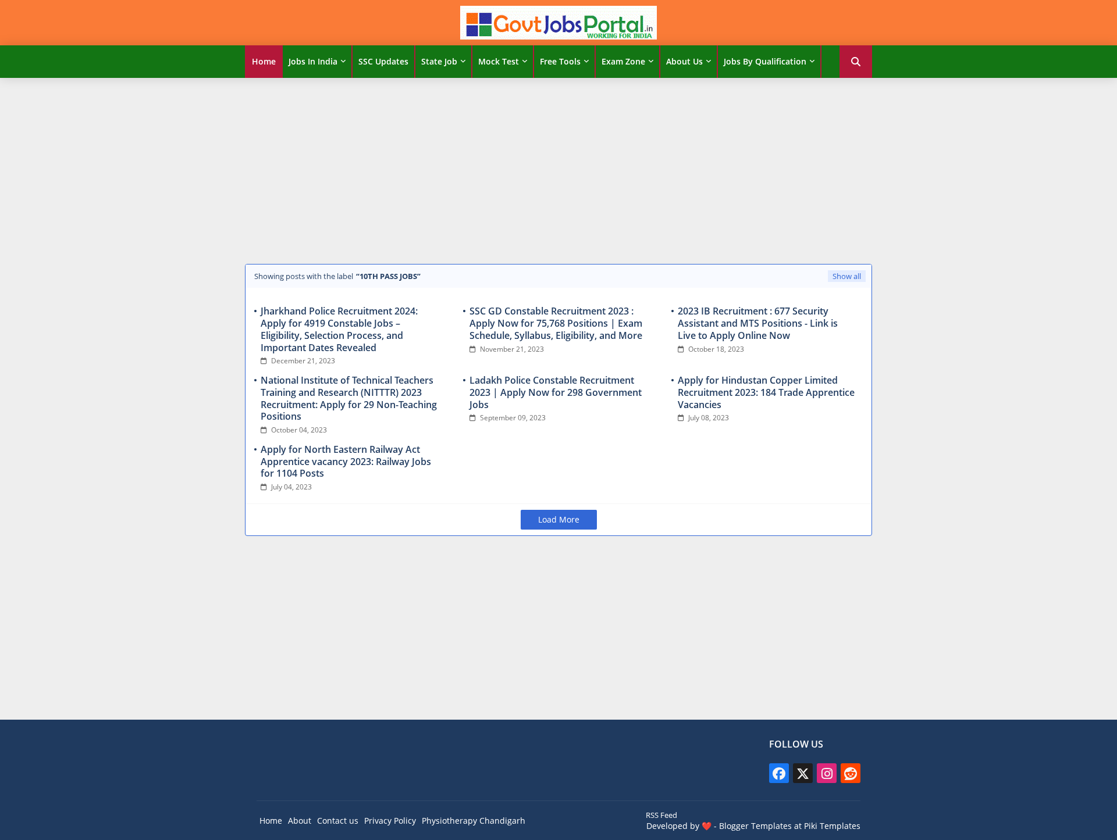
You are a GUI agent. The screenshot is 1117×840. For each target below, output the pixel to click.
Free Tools (560, 61)
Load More (558, 519)
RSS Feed (661, 815)
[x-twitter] (803, 773)
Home (264, 61)
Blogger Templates (755, 825)
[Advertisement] (558, 168)
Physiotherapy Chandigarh (473, 820)
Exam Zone (623, 61)
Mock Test (498, 61)
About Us (684, 61)
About (299, 820)
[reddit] (850, 773)
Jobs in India (313, 61)
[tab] (264, 61)
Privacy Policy (390, 820)
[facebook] (779, 773)
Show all (847, 276)
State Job (439, 61)
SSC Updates (383, 61)
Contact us (337, 820)
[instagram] (827, 773)
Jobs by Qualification (765, 61)
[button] (855, 61)
